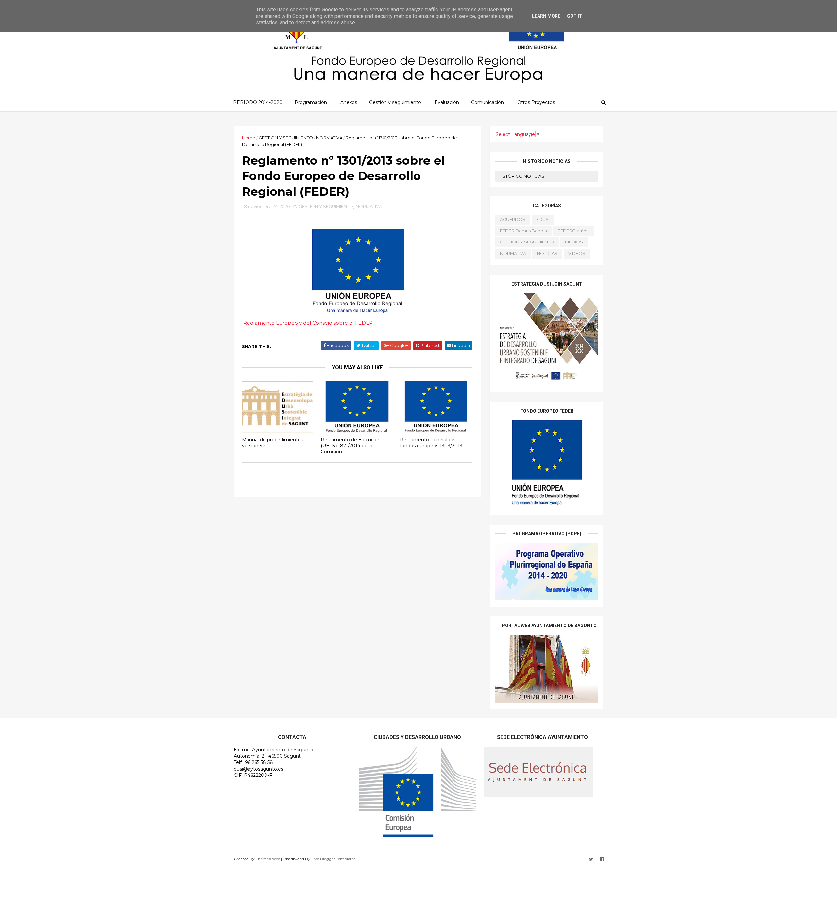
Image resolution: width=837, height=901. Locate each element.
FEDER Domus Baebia (523, 230)
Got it (574, 16)
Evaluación (447, 102)
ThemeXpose (268, 858)
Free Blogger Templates (333, 858)
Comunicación (487, 102)
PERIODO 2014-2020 (257, 102)
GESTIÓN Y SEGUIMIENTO (286, 137)
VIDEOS (576, 253)
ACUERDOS (512, 219)
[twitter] (591, 859)
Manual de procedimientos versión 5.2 (272, 443)
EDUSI (543, 219)
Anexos (348, 102)
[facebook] (602, 859)
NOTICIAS (547, 253)
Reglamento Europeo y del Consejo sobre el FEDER (308, 323)
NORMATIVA (329, 137)
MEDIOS (574, 241)
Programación (311, 102)
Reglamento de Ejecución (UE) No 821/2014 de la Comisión (351, 446)
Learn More (546, 16)
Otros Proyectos (536, 102)
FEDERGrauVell (573, 230)
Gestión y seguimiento (395, 102)
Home (248, 137)
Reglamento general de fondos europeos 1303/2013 (431, 443)
